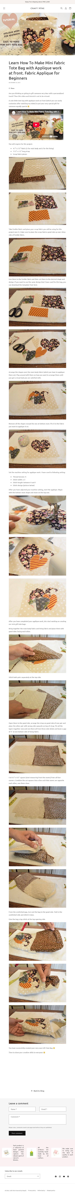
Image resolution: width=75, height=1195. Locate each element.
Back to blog (39, 1091)
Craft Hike (12, 1190)
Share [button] (12, 88)
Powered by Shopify (21, 1190)
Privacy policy (32, 1190)
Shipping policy (51, 1190)
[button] (4, 8)
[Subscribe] (38, 1176)
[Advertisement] (37, 1070)
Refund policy (41, 1190)
